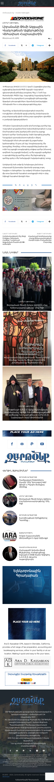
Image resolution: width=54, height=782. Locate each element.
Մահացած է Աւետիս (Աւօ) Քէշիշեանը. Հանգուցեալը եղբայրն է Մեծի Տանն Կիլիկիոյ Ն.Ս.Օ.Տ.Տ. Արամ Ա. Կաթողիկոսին (34, 554)
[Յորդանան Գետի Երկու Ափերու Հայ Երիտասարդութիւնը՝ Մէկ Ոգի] (27, 284)
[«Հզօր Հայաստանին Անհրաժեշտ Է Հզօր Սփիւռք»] (10, 535)
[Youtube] (42, 444)
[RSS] (30, 750)
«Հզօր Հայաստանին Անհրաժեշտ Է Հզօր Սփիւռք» (33, 537)
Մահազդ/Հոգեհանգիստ (28, 547)
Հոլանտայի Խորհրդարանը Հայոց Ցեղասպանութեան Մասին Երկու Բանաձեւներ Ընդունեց (39, 239)
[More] (49, 45)
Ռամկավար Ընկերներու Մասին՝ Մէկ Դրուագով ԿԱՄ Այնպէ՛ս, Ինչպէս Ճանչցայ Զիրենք (32, 483)
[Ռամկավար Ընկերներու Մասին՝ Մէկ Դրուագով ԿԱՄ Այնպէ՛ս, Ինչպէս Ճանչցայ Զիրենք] (10, 482)
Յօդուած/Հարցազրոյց (28, 477)
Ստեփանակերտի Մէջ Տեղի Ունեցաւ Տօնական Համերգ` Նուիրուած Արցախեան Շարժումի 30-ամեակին (14, 240)
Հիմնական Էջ (8, 13)
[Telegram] (37, 750)
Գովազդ (27, 185)
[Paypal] (32, 444)
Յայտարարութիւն (26, 533)
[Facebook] (12, 444)
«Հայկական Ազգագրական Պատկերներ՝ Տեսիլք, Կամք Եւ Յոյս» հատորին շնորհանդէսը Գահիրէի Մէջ (27, 360)
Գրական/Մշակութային (26, 354)
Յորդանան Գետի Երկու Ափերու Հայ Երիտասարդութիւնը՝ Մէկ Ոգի (27, 306)
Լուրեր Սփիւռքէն (22, 13)
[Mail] (22, 444)
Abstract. (6, 777)
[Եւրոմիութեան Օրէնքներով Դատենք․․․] (10, 518)
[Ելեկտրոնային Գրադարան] (27, 585)
